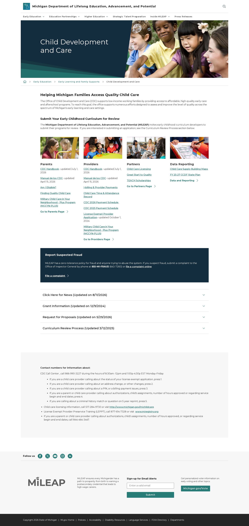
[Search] (224, 6)
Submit (150, 494)
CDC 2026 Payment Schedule (101, 202)
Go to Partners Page (139, 186)
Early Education (32, 16)
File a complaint (55, 275)
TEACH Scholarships (139, 180)
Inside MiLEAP (158, 16)
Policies (82, 520)
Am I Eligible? (48, 187)
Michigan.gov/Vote (195, 488)
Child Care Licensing (139, 169)
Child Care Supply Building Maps (189, 169)
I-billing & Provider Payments (101, 187)
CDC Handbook (49, 169)
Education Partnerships (63, 16)
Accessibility (95, 520)
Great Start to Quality (139, 174)
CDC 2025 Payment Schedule (101, 208)
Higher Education (95, 16)
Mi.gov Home (67, 520)
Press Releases (183, 16)
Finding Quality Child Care (55, 193)
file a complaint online (139, 266)
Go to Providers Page (97, 239)
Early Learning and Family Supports (79, 81)
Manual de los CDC (51, 178)
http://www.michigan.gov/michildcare (132, 407)
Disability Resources (115, 520)
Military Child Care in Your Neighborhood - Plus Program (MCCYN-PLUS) (58, 202)
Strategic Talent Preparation (129, 16)
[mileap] (25, 81)
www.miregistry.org (146, 411)
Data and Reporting (182, 180)
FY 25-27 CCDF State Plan (185, 174)
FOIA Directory (159, 520)
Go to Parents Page (52, 211)
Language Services (138, 520)
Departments (177, 520)
